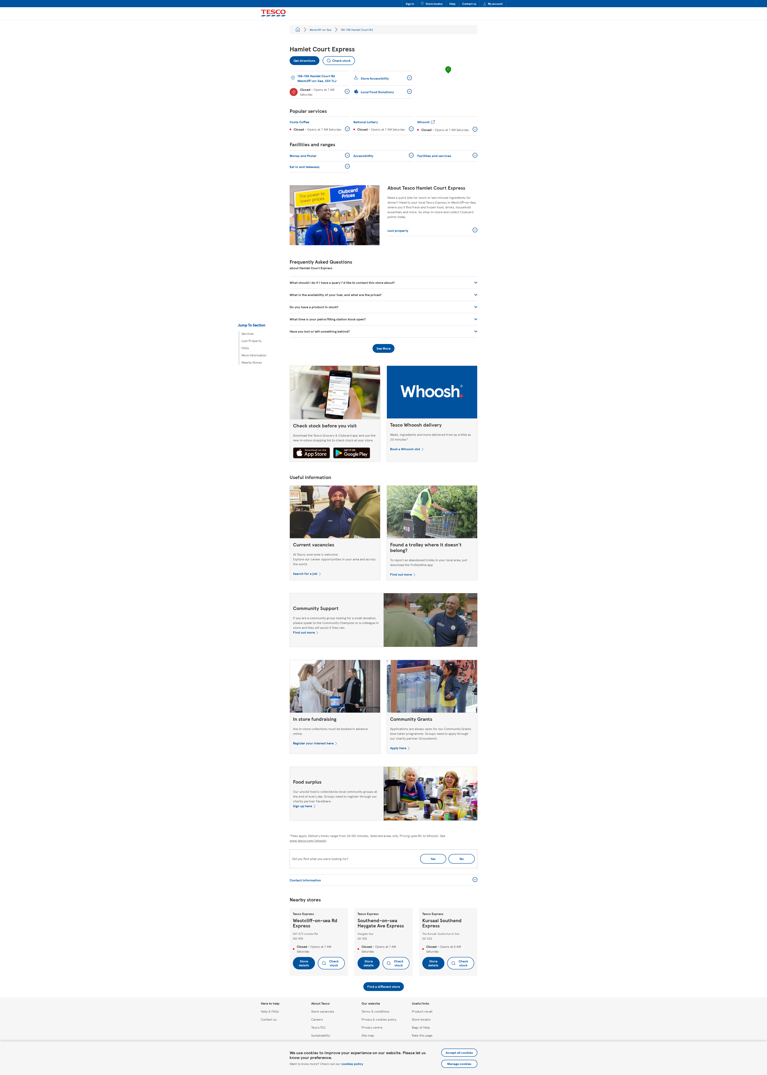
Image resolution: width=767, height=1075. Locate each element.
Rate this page (422, 1035)
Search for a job (305, 573)
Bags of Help (421, 1027)
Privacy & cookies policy (379, 1019)
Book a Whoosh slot (405, 449)
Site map (368, 1035)
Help (452, 4)
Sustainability (320, 1035)
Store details (304, 963)
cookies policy (352, 1063)
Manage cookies (459, 1063)
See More (383, 348)
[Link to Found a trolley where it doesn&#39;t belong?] (432, 512)
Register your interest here (313, 743)
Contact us (469, 4)
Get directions (302, 59)
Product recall (422, 1011)
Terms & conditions (375, 1011)
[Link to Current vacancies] (335, 512)
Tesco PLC (318, 1027)
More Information (253, 355)
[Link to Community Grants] (432, 687)
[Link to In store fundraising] (335, 687)
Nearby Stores (251, 362)
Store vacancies (322, 1011)
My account (495, 4)
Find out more (401, 574)
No (456, 857)
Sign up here (302, 806)
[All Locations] (298, 29)
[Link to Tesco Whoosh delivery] (432, 393)
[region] (448, 74)
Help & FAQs (270, 1011)
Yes (433, 858)
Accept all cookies (459, 1052)
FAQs (245, 348)
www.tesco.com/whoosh (308, 840)
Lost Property (251, 340)
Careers (317, 1019)
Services (247, 333)
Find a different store (383, 986)
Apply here (398, 748)
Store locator (434, 4)
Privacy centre (372, 1027)
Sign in (410, 4)
